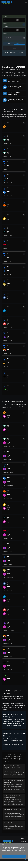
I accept (14, 856)
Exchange (23, 838)
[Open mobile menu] (26, 2)
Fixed (8, 43)
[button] (21, 43)
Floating (18, 43)
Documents (23, 841)
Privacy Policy (21, 54)
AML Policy (13, 54)
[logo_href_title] (6, 2)
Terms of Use (8, 54)
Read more (22, 852)
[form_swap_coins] (23, 24)
